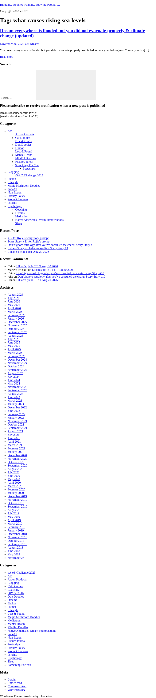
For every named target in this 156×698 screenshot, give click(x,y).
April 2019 (14, 520)
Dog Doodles (23, 144)
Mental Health (23, 154)
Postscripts (29, 168)
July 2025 (13, 339)
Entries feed (15, 683)
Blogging (13, 172)
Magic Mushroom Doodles (24, 185)
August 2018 (15, 547)
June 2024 (14, 380)
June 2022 (14, 410)
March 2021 (15, 445)
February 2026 (16, 315)
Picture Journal (24, 161)
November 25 (16, 557)
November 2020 (17, 458)
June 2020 (14, 475)
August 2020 (15, 469)
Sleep (18, 223)
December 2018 (17, 533)
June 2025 (14, 342)
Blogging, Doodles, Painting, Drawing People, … (30, 4)
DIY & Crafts (23, 141)
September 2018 (17, 544)
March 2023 (15, 400)
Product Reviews (18, 199)
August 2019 (15, 510)
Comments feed (17, 686)
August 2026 (15, 294)
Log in (12, 679)
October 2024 (16, 366)
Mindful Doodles (25, 158)
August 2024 (15, 373)
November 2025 (17, 325)
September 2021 (17, 428)
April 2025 (14, 349)
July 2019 (13, 513)
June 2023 (14, 397)
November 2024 (17, 363)
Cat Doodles (22, 137)
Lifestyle (13, 182)
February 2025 (16, 356)
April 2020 (14, 482)
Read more (6, 56)
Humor (19, 148)
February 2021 (16, 448)
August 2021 (15, 431)
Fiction (12, 178)
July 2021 (13, 434)
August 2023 (15, 393)
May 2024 (14, 383)
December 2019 (17, 496)
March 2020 (15, 486)
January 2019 (16, 530)
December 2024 (17, 359)
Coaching (21, 209)
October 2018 (16, 540)
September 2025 (17, 332)
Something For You (27, 165)
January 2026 (16, 318)
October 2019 (16, 503)
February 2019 (16, 527)
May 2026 (14, 304)
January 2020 (16, 492)
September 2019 (17, 506)
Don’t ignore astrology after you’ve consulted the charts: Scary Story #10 (51, 244)
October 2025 (16, 328)
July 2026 (13, 298)
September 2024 (17, 369)
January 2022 (16, 417)
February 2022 (16, 414)
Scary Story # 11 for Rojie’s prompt (29, 241)
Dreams (34, 43)
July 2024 (13, 376)
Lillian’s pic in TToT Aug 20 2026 (28, 251)
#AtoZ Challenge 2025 (29, 175)
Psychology (15, 206)
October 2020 (16, 462)
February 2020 (16, 489)
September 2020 (17, 465)
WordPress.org (16, 689)
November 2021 (17, 421)
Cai (27, 43)
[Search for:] (18, 97)
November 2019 (17, 499)
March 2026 (15, 311)
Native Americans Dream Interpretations (39, 219)
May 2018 (14, 554)
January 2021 (16, 451)
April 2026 (14, 308)
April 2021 (14, 441)
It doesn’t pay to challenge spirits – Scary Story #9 (38, 248)
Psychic (12, 202)
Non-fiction (14, 192)
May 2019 (14, 516)
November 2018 (17, 537)
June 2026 (14, 301)
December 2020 (17, 455)
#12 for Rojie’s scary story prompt (28, 238)
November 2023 (17, 386)
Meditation (21, 216)
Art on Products (24, 134)
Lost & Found (23, 151)
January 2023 (16, 404)
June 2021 (14, 438)
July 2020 (13, 472)
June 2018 (14, 551)
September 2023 (17, 390)
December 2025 (17, 322)
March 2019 (15, 523)
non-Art (12, 189)
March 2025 (15, 352)
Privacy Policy (16, 195)
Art (10, 131)
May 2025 (14, 345)
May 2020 (14, 479)
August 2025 (15, 335)
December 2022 (17, 407)
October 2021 (16, 424)
